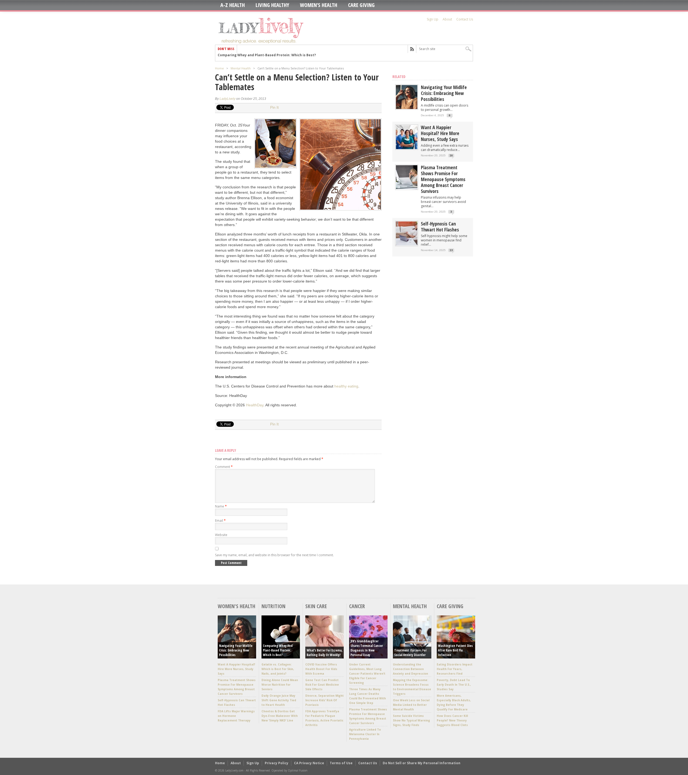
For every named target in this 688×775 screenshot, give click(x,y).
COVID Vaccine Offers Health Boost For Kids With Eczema (321, 669)
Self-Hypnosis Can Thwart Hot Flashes (440, 226)
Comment (224, 466)
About (447, 19)
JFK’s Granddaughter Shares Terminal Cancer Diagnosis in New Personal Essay (366, 648)
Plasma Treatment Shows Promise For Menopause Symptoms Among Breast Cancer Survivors (443, 179)
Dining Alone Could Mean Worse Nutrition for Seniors (279, 684)
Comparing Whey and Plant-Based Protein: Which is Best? (278, 650)
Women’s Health (318, 5)
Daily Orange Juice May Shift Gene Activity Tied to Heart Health (278, 700)
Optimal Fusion (297, 770)
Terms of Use (341, 763)
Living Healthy (272, 5)
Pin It (274, 107)
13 (451, 250)
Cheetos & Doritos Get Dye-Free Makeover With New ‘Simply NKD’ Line (279, 715)
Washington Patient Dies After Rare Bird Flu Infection (455, 650)
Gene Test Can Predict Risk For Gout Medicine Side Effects (322, 684)
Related (399, 76)
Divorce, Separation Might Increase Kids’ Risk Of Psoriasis (324, 700)
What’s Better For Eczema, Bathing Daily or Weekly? (324, 652)
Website (221, 535)
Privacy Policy (276, 763)
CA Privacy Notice (309, 763)
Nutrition (273, 606)
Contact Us (464, 19)
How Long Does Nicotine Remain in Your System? (259, 57)
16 (451, 155)
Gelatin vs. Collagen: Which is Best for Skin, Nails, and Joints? (277, 669)
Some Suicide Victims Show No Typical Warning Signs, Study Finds (411, 720)
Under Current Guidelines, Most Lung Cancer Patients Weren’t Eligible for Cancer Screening (367, 674)
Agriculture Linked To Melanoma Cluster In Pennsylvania (365, 734)
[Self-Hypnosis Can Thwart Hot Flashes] (406, 244)
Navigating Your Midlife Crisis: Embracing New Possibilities (444, 93)
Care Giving (361, 5)
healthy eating (346, 386)
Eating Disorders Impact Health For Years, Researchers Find (454, 669)
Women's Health (236, 606)
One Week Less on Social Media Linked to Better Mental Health (411, 704)
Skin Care (316, 606)
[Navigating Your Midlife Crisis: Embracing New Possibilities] (406, 107)
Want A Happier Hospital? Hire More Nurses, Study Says (440, 133)
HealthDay (254, 405)
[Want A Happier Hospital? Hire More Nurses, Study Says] (406, 148)
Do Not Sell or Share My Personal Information (421, 763)
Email (220, 520)
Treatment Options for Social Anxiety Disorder (410, 652)
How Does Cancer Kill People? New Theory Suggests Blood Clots (452, 720)
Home (219, 68)
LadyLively (227, 99)
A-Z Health (232, 5)
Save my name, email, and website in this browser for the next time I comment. (274, 555)
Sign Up (432, 19)
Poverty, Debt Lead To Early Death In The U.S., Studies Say (454, 684)
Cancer (357, 606)
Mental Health (241, 68)
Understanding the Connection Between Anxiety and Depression (410, 669)
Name (221, 506)
